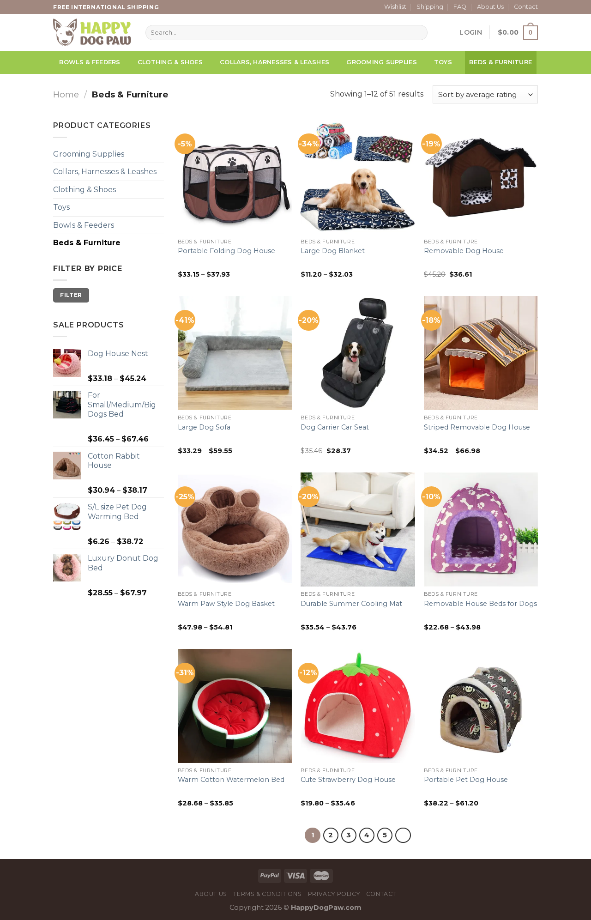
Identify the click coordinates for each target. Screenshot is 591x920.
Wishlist (395, 6)
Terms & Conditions (267, 893)
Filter (71, 294)
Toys (443, 62)
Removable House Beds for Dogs (480, 603)
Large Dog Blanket (333, 251)
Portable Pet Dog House (466, 779)
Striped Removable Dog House (477, 427)
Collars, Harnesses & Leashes (274, 62)
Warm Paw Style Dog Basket (226, 603)
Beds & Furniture (500, 62)
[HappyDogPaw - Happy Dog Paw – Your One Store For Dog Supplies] (92, 32)
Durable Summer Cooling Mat (351, 603)
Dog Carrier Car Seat (335, 427)
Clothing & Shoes (170, 62)
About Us (490, 6)
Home (66, 94)
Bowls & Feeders (90, 62)
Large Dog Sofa (204, 427)
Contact (526, 6)
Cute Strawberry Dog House (348, 779)
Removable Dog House (464, 251)
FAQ (459, 6)
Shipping (429, 6)
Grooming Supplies (381, 62)
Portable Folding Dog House (226, 251)
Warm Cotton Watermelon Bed (231, 779)
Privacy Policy (334, 893)
